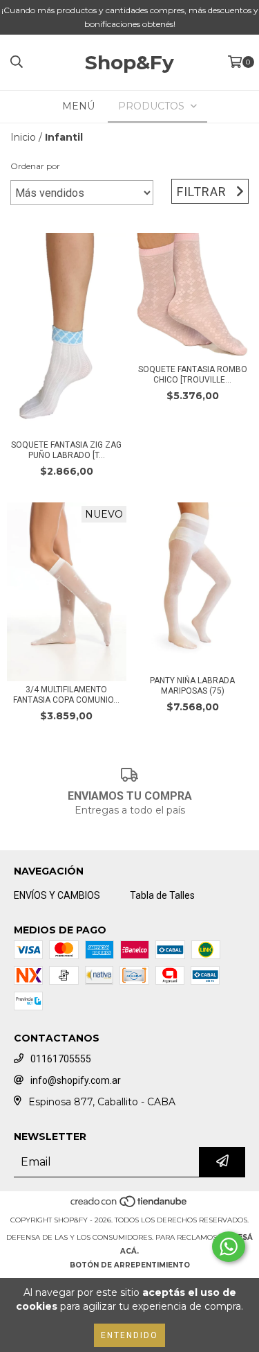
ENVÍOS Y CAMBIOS (57, 895)
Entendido (129, 1335)
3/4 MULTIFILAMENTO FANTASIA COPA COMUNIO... (66, 695)
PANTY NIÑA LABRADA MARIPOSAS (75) (192, 686)
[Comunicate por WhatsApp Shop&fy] (228, 1246)
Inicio (23, 137)
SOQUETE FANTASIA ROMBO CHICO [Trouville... (192, 375)
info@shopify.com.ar (75, 1080)
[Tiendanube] (129, 1206)
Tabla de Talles (162, 895)
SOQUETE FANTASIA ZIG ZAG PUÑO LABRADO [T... (66, 450)
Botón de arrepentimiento (130, 1265)
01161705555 (60, 1058)
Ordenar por (35, 166)
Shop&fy (129, 62)
